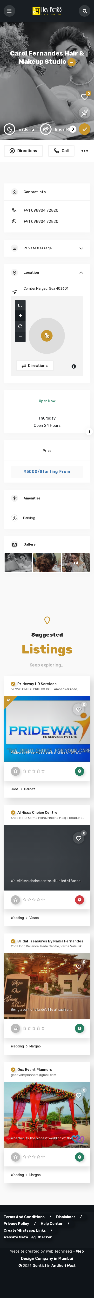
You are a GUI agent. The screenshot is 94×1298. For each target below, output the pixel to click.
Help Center (52, 1223)
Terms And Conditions (24, 1217)
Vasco (34, 918)
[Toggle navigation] (9, 11)
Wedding (17, 918)
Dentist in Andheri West (54, 1265)
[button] (20, 305)
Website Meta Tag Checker (28, 1237)
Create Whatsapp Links (25, 1230)
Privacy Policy (16, 1223)
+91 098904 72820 (40, 210)
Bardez (29, 789)
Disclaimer (65, 1217)
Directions (37, 365)
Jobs (15, 789)
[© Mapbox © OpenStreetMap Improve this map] (47, 336)
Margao (35, 1046)
